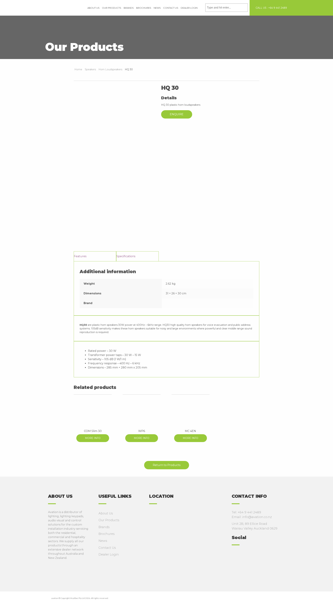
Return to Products (166, 465)
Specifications (125, 256)
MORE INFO (92, 438)
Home (78, 69)
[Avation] (63, 7)
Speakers (90, 69)
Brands (129, 7)
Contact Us (170, 7)
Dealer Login (189, 7)
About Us (93, 7)
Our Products (111, 7)
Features (80, 256)
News (157, 7)
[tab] (95, 256)
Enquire (176, 114)
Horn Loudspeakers (110, 69)
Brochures (143, 7)
